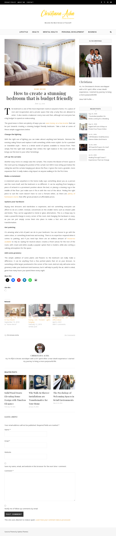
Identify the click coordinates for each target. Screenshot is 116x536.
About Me (21, 2)
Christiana (85, 82)
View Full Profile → (86, 99)
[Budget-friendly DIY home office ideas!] (63, 310)
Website (8, 452)
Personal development (73, 32)
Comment (9, 471)
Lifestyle (23, 32)
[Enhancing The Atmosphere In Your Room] (15, 310)
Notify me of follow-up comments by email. (21, 508)
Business (92, 32)
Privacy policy (10, 2)
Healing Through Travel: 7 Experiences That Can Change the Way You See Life (99, 158)
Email (7, 441)
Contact (30, 2)
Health (35, 32)
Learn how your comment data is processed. (53, 520)
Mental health (50, 32)
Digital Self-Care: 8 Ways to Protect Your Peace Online (98, 127)
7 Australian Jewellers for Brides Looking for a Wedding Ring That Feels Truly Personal (99, 117)
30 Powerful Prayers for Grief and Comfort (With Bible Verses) (99, 148)
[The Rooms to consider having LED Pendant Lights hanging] (39, 310)
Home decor (40, 89)
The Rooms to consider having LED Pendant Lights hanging (39, 319)
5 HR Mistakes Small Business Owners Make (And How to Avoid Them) (99, 138)
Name (8, 429)
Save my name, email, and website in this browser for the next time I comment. (35, 466)
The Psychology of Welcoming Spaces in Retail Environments (63, 396)
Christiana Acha (13, 335)
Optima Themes (22, 532)
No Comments (70, 335)
